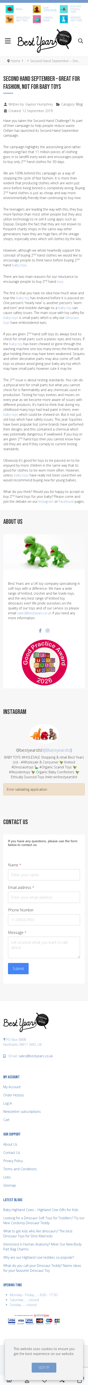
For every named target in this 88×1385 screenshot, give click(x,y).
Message (17, 932)
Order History (13, 1095)
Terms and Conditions (20, 1169)
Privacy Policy (13, 1161)
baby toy (22, 298)
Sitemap (9, 1185)
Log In (7, 1103)
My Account (12, 1087)
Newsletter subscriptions (22, 1111)
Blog (79, 104)
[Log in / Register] (27, 1380)
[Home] (9, 1380)
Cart (6, 1119)
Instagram (46, 501)
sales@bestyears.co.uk (34, 613)
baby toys (19, 265)
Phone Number (21, 910)
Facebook (66, 501)
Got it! (44, 1367)
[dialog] (44, 1360)
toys (60, 281)
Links (7, 1177)
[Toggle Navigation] (7, 41)
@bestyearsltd (58, 750)
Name (14, 865)
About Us (10, 1144)
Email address (21, 887)
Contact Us (11, 1152)
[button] (81, 41)
